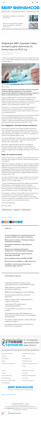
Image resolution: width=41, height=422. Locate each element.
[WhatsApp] (16, 222)
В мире (24, 356)
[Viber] (13, 222)
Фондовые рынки (27, 361)
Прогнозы (25, 378)
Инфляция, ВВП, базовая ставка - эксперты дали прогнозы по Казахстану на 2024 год (20, 46)
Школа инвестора (7, 375)
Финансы (4, 356)
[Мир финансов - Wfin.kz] (20, 9)
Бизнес (4, 361)
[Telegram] (8, 222)
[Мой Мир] (19, 222)
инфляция (17, 210)
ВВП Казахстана (7, 210)
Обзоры (4, 373)
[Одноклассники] (5, 222)
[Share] (32, 2)
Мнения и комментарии (29, 375)
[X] (11, 222)
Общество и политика (28, 353)
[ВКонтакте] (3, 222)
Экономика (5, 358)
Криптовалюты (26, 358)
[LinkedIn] (21, 222)
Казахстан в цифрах (27, 380)
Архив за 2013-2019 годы (8, 394)
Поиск (24, 366)
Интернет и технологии (8, 363)
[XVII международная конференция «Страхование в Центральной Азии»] (20, 342)
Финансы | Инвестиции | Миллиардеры (9, 382)
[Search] (37, 2)
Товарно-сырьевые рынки (29, 363)
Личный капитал (6, 378)
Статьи (3, 370)
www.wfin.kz (11, 408)
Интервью (25, 373)
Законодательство (7, 353)
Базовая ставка (26, 210)
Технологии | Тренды (28, 370)
